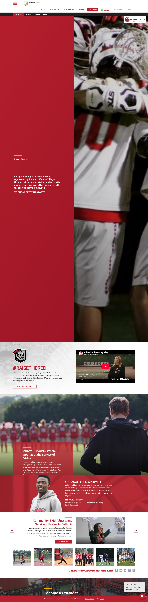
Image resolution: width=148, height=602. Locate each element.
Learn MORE (63, 542)
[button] (146, 597)
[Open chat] (142, 596)
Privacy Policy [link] (89, 599)
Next (136, 531)
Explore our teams (25, 386)
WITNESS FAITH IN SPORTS (29, 192)
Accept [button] (102, 599)
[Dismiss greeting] (144, 584)
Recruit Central (41, 14)
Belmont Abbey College (33, 4)
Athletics (19, 14)
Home (16, 159)
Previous (12, 531)
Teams (28, 14)
